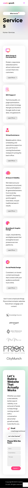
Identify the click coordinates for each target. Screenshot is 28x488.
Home (5, 32)
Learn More (11, 77)
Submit (15, 468)
